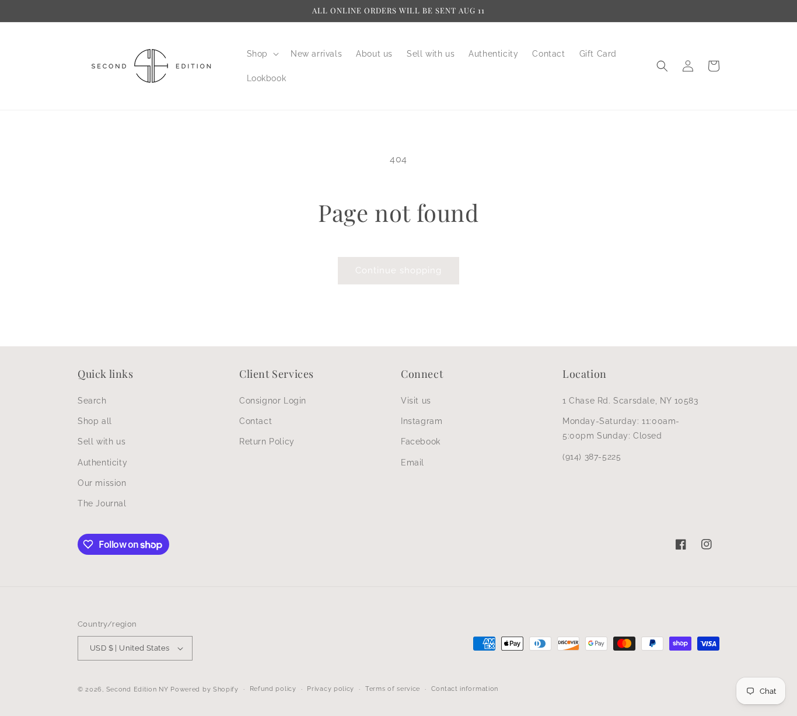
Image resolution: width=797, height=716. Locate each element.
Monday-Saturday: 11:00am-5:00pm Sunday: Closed (621, 428)
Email (412, 462)
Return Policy (267, 441)
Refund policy (273, 689)
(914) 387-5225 (591, 456)
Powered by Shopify (204, 689)
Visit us (416, 400)
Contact (255, 421)
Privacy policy (330, 689)
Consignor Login (272, 400)
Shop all (95, 421)
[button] (262, 53)
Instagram (421, 421)
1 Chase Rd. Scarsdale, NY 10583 (630, 400)
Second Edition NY (137, 689)
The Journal (102, 503)
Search (92, 400)
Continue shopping (398, 270)
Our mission (102, 483)
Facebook (421, 441)
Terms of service (392, 689)
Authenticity (102, 462)
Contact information (464, 689)
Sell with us (101, 441)
